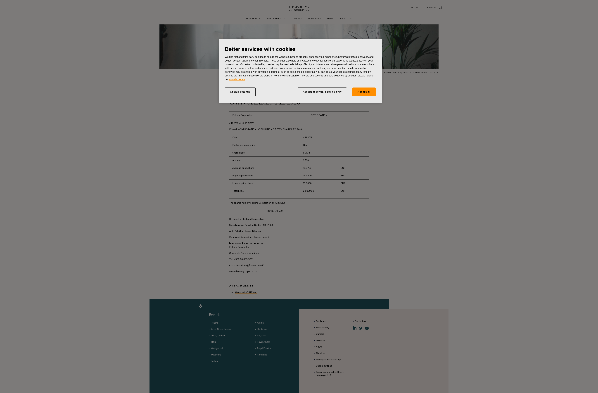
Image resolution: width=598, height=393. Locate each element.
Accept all (364, 91)
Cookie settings (240, 91)
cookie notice (237, 79)
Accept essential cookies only (322, 91)
